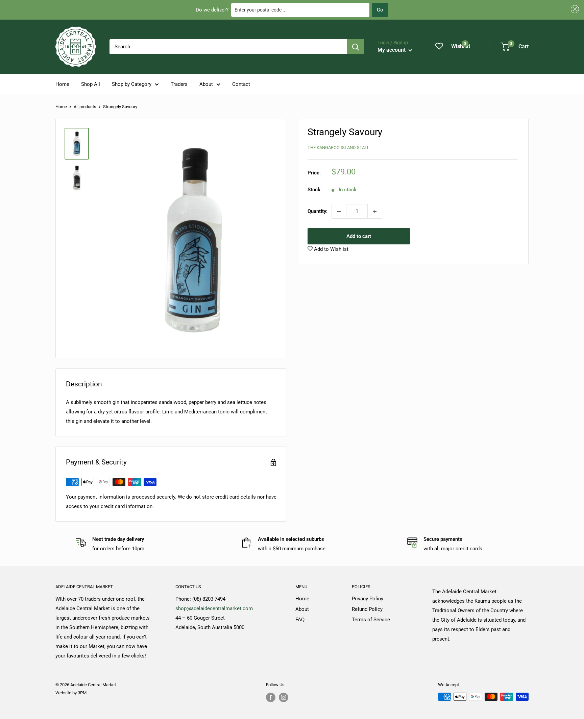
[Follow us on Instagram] (283, 697)
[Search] (355, 46)
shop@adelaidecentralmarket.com (214, 608)
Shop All (90, 84)
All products (85, 106)
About (206, 84)
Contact (241, 84)
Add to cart (358, 237)
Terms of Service (371, 620)
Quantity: (317, 212)
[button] (573, 9)
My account (392, 50)
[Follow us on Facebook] (270, 697)
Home (62, 84)
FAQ (300, 620)
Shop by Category (131, 84)
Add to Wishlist (330, 249)
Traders (179, 84)
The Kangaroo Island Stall (338, 147)
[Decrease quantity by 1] (339, 212)
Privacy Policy (367, 599)
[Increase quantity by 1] (375, 212)
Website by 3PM (71, 692)
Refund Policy (367, 609)
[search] (228, 46)
